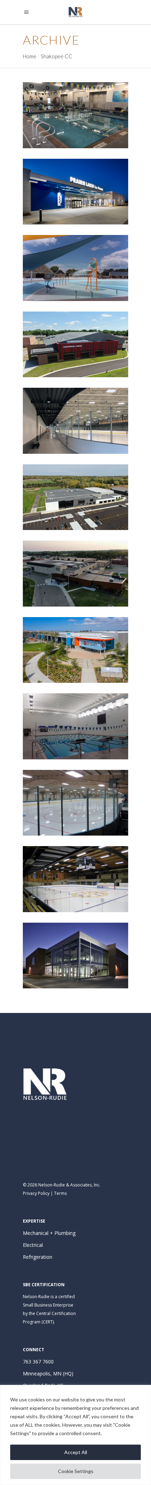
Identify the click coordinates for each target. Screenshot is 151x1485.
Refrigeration (37, 1257)
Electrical (33, 1245)
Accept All (75, 1452)
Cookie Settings (75, 1471)
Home (30, 56)
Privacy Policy (36, 1193)
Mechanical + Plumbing (49, 1233)
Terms (60, 1193)
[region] (75, 1435)
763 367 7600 (38, 1361)
